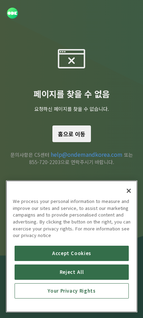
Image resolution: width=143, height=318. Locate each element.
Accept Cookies (71, 253)
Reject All (72, 272)
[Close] (128, 190)
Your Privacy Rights (71, 290)
